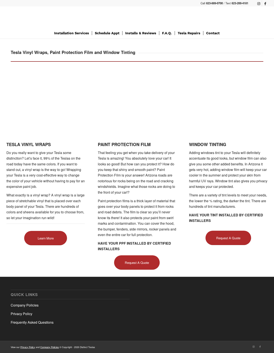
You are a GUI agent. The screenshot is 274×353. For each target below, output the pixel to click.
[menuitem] (71, 33)
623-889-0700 (214, 3)
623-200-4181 (240, 3)
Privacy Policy (21, 313)
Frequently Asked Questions (32, 322)
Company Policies (25, 305)
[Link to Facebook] (265, 3)
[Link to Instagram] (259, 3)
